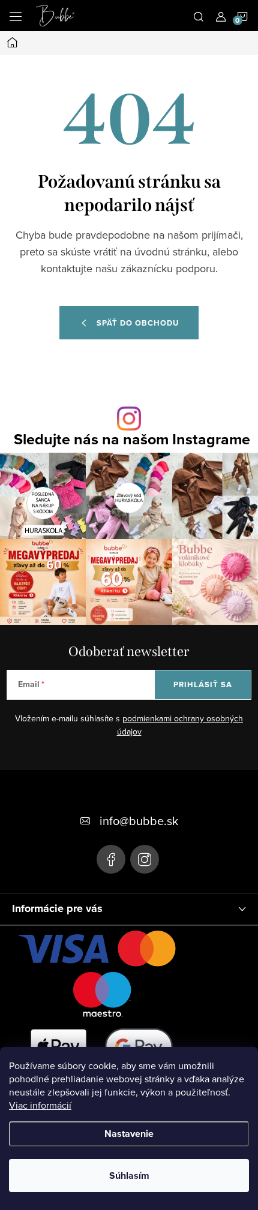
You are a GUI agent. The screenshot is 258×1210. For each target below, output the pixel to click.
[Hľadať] (198, 15)
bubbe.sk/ (144, 859)
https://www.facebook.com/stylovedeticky (111, 859)
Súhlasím (129, 1175)
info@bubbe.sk (139, 820)
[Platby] (102, 1016)
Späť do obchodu (138, 323)
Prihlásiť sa (202, 684)
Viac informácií (40, 1105)
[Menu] (15, 15)
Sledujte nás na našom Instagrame (132, 439)
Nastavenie (129, 1133)
